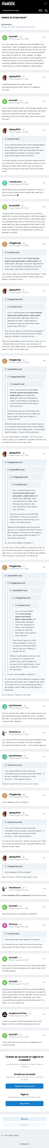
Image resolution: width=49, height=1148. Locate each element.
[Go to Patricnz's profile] (4, 925)
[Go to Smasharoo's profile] (4, 733)
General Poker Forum (26, 27)
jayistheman (15, 705)
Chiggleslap (15, 243)
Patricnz (13, 924)
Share (25, 1119)
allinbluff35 (15, 76)
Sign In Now (24, 1103)
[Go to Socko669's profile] (4, 207)
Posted (19, 39)
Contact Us (24, 1144)
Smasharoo (15, 732)
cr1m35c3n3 (15, 181)
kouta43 (7, 24)
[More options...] (44, 37)
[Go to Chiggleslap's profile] (4, 244)
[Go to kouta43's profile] (4, 37)
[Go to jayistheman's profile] (4, 706)
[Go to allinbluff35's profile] (4, 77)
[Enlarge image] (18, 195)
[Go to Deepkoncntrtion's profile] (4, 1014)
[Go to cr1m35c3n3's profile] (4, 183)
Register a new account (24, 1086)
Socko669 (14, 205)
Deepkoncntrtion (18, 1013)
